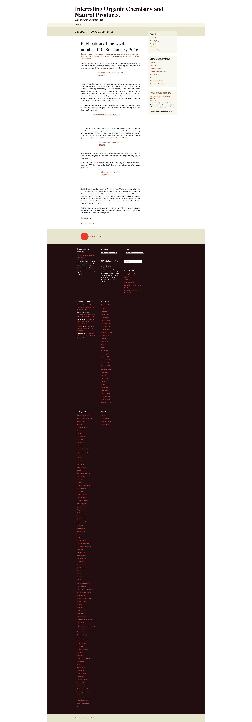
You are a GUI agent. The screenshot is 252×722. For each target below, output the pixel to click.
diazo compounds (82, 516)
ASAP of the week (125, 54)
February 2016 (105, 317)
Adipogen (153, 62)
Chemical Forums (155, 68)
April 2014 (104, 384)
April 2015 (104, 347)
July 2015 (104, 338)
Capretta (100, 63)
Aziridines (135, 54)
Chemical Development (84, 485)
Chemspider (153, 78)
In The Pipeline (154, 47)
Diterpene (80, 525)
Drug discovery (81, 528)
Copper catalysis (82, 494)
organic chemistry (163, 93)
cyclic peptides (81, 503)
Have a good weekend (108, 265)
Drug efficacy (81, 531)
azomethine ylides (82, 461)
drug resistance (117, 56)
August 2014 (105, 372)
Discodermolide (81, 522)
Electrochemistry (82, 540)
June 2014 (104, 378)
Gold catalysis (81, 561)
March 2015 (105, 351)
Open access (81, 616)
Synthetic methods (82, 689)
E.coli (78, 534)
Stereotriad (80, 670)
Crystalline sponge (82, 500)
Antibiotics (116, 54)
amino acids (99, 54)
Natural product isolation (84, 598)
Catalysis (79, 482)
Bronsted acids (81, 467)
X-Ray (79, 706)
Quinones (80, 655)
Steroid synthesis (82, 673)
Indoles (79, 574)
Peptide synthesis (82, 640)
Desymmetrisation (82, 510)
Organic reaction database (85, 619)
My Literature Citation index (158, 84)
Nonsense (80, 607)
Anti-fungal (80, 439)
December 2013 (106, 396)
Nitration (79, 604)
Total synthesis (104, 56)
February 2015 (105, 354)
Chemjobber (153, 44)
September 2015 (106, 332)
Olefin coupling (81, 610)
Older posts (92, 236)
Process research (82, 649)
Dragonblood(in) (129, 282)
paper (92, 63)
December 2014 (106, 360)
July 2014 (104, 375)
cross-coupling (81, 497)
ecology (79, 537)
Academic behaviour (83, 415)
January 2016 (105, 320)
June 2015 (104, 341)
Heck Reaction (81, 568)
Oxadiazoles (80, 629)
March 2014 (105, 387)
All (77, 430)
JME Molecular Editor (156, 81)
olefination (80, 613)
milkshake (80, 326)
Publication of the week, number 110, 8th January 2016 (109, 46)
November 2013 (106, 399)
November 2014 (106, 363)
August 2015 (105, 335)
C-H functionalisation (83, 473)
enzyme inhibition (128, 56)
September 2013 (106, 402)
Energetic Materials (83, 543)
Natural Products (93, 56)
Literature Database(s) (84, 583)
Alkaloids (79, 424)
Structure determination (84, 683)
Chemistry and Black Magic (158, 71)
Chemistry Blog (154, 41)
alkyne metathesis (82, 427)
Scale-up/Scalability (130, 274)
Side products (81, 667)
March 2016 (105, 314)
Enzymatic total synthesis (84, 546)
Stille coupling (81, 676)
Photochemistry (81, 643)
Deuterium (80, 513)
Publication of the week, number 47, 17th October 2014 (86, 336)
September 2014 (106, 369)
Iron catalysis (81, 577)
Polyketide (80, 646)
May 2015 (104, 344)
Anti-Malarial (81, 442)
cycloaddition (81, 507)
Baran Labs (153, 37)
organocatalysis (82, 622)
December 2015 (106, 323)
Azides (79, 455)
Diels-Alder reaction (83, 519)
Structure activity (82, 679)
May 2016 (104, 308)
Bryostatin (80, 470)
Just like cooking (155, 50)
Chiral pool (84, 56)
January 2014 (105, 393)
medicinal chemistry (83, 586)
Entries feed (105, 418)
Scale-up (79, 664)
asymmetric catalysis (83, 452)
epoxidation (80, 549)
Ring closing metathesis (84, 658)
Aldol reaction (81, 421)
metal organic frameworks (85, 589)
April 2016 (104, 311)
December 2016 (106, 305)
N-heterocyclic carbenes (84, 592)
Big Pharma (80, 464)
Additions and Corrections (85, 418)
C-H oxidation (81, 476)
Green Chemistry (82, 564)
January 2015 (105, 357)
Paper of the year (82, 632)
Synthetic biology (82, 686)
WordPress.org (106, 424)
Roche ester (80, 661)
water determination (83, 703)
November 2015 (106, 326)
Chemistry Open (155, 74)
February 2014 (105, 390)
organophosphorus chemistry (86, 626)
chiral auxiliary (81, 488)
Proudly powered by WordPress (84, 718)
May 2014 (104, 381)
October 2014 (105, 366)
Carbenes (80, 479)
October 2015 (105, 329)
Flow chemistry (81, 558)
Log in (103, 415)
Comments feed (106, 421)
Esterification (81, 552)
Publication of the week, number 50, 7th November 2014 (85, 307)
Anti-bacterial (108, 54)
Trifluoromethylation (83, 700)
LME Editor (78, 25)
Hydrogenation (81, 571)
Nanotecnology (81, 595)
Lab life (79, 580)
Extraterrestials (81, 555)
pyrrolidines (80, 652)
